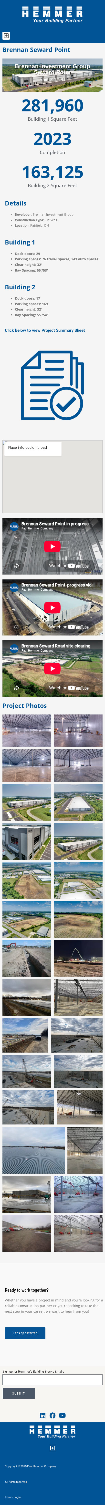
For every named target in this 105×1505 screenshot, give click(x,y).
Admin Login (13, 1497)
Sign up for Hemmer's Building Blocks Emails (33, 1371)
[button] (6, 36)
